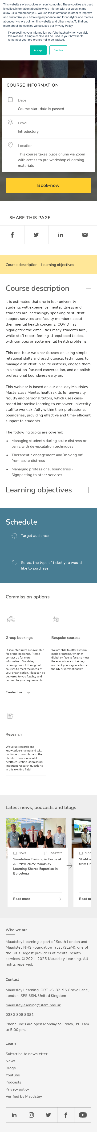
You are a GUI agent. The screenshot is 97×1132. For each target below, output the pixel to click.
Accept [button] (38, 50)
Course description (21, 264)
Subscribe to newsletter (27, 1054)
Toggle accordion (88, 288)
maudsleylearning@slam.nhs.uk (33, 1005)
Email (85, 235)
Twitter (36, 235)
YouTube (82, 1115)
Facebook (12, 235)
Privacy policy (17, 1089)
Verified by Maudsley (24, 1096)
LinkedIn (14, 1115)
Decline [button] (58, 50)
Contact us (14, 692)
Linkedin (60, 235)
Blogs (11, 1068)
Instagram (31, 1115)
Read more (21, 899)
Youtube (13, 1075)
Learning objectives (57, 264)
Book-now (48, 185)
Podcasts (13, 1082)
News (11, 1061)
